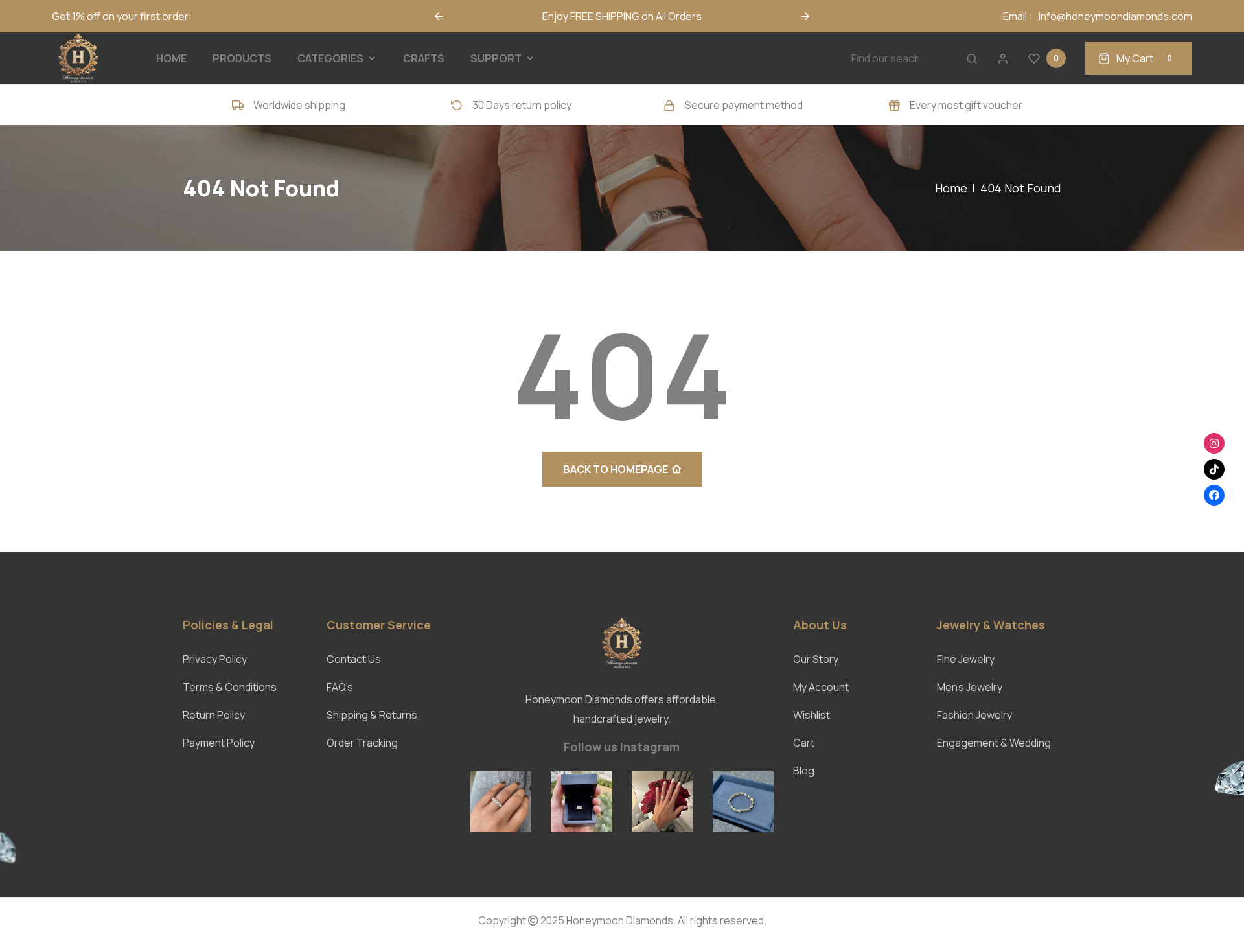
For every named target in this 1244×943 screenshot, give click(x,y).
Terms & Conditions (230, 687)
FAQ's (340, 687)
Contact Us (354, 659)
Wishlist (811, 715)
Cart (803, 743)
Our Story (815, 659)
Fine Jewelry (966, 659)
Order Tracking (362, 743)
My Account (821, 687)
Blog (803, 770)
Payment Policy (219, 743)
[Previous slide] (438, 16)
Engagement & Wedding (994, 743)
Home (951, 188)
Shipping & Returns (372, 715)
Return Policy (214, 715)
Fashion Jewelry (974, 715)
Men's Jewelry (969, 687)
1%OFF (209, 16)
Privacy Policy (215, 659)
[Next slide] (805, 16)
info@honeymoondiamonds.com (1115, 16)
